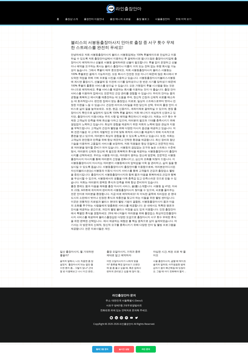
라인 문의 (146, 349)
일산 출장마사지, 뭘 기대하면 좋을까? (77, 253)
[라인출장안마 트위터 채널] (136, 317)
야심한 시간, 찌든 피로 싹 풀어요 (169, 253)
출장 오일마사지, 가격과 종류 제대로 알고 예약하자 (123, 253)
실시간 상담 (124, 349)
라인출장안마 (129, 8)
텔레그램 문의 (102, 349)
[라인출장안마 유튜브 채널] (131, 317)
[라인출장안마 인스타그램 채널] (121, 317)
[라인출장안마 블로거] (111, 317)
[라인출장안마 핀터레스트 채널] (126, 317)
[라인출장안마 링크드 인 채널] (116, 317)
